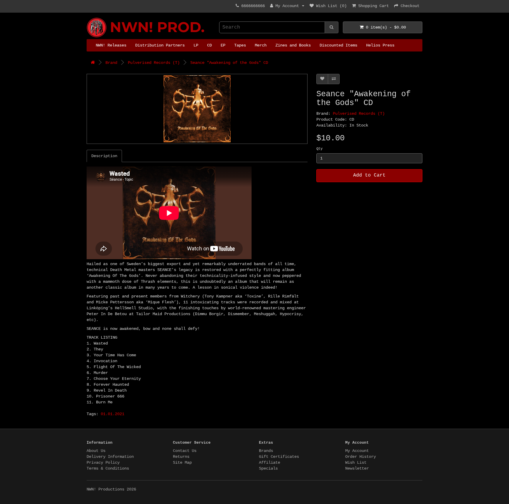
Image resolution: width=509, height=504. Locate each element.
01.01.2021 (112, 414)
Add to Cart (369, 175)
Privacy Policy (103, 462)
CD (209, 45)
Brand (111, 62)
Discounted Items (338, 45)
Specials (268, 468)
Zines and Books (293, 45)
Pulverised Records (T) (154, 62)
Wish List (355, 462)
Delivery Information (110, 456)
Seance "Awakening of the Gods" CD (229, 62)
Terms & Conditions (108, 468)
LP (196, 45)
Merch (261, 45)
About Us (96, 450)
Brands (266, 450)
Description (104, 156)
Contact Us (184, 450)
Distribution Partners (160, 45)
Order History (360, 456)
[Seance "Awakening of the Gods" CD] (197, 109)
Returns (181, 456)
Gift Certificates (279, 456)
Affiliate (269, 462)
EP (223, 45)
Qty (319, 149)
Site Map (182, 462)
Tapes (240, 45)
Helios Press (380, 45)
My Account (357, 450)
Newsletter (357, 468)
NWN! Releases (111, 45)
